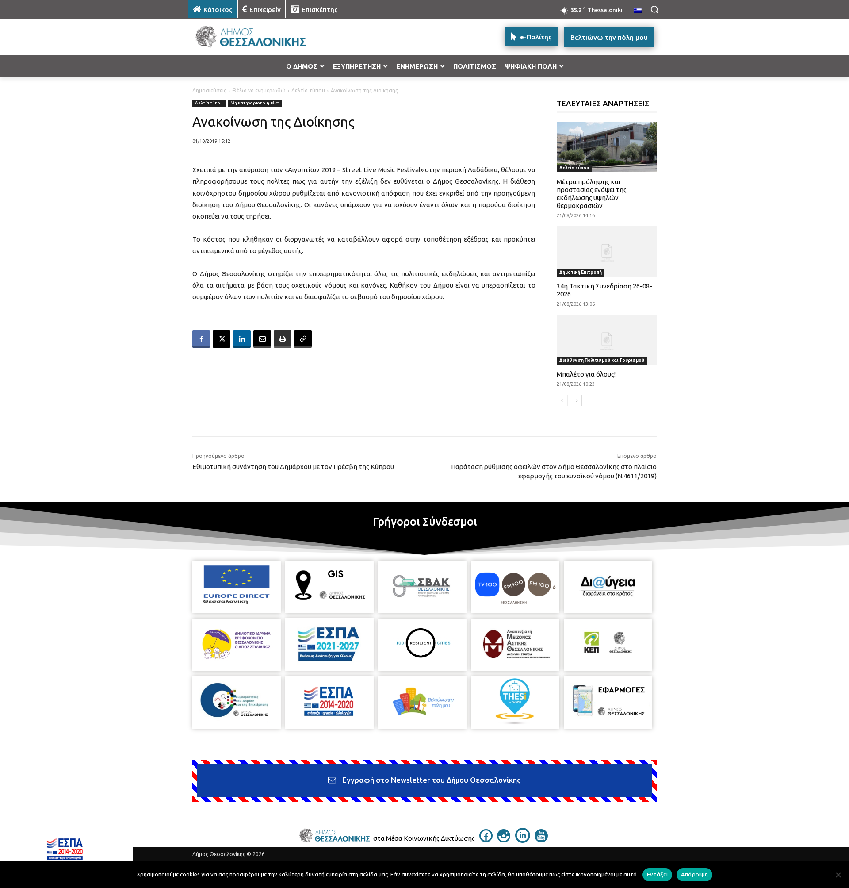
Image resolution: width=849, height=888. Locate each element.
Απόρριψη (694, 874)
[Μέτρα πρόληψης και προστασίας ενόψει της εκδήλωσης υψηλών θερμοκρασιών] (607, 147)
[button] (654, 9)
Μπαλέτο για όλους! (586, 374)
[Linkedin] (242, 339)
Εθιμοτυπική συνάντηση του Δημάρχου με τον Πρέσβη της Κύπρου (293, 466)
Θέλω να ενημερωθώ (259, 90)
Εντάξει (657, 874)
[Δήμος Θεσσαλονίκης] (259, 37)
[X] (221, 339)
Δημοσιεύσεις (209, 90)
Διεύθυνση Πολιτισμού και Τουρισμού (601, 360)
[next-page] (576, 400)
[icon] (486, 839)
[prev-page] (562, 400)
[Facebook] (201, 339)
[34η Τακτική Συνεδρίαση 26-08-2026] (607, 251)
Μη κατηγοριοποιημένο (254, 102)
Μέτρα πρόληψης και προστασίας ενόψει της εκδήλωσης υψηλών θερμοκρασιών (592, 193)
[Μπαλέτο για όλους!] (607, 340)
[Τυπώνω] (282, 339)
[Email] (262, 339)
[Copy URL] (303, 339)
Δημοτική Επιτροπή (580, 272)
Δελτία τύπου (308, 90)
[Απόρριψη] (838, 874)
